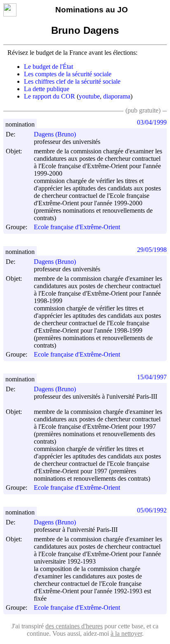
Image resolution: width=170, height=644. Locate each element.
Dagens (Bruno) (55, 134)
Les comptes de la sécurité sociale (67, 74)
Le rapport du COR (49, 96)
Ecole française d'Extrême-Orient (77, 227)
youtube (89, 96)
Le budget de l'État (48, 66)
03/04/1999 (152, 122)
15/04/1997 (152, 377)
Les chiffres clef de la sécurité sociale (72, 81)
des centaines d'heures (74, 626)
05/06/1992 (152, 510)
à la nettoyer (126, 633)
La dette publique (46, 88)
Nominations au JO (91, 9)
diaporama (116, 96)
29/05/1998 (152, 249)
